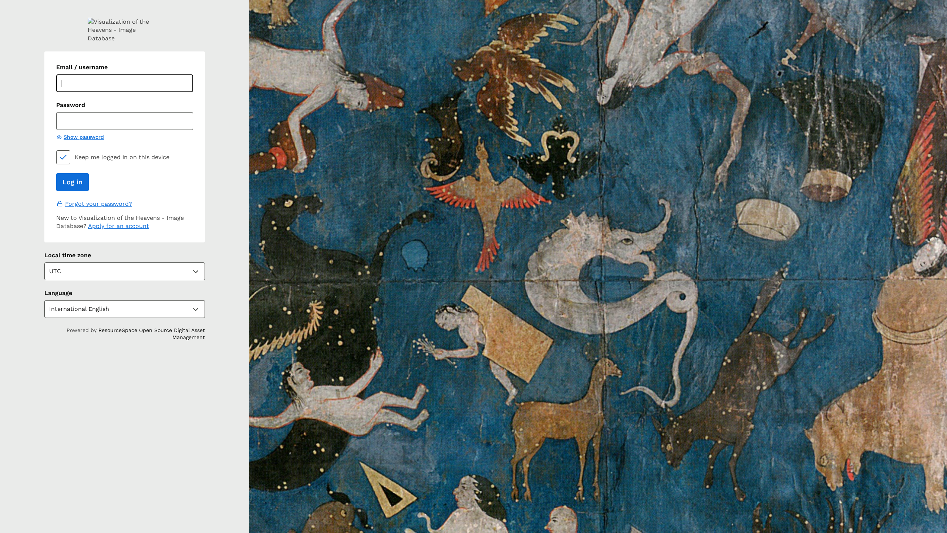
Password (70, 104)
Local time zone (67, 255)
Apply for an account (118, 225)
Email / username (82, 67)
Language (58, 292)
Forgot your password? (98, 203)
